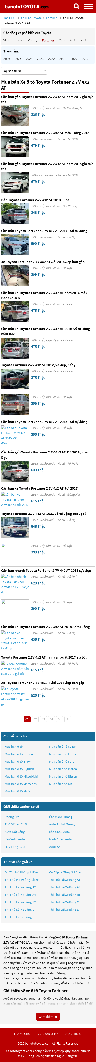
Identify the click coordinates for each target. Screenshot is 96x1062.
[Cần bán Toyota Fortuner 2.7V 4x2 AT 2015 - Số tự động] (15, 435)
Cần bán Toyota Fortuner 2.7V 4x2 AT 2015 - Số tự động (44, 421)
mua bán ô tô (47, 1034)
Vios (6, 40)
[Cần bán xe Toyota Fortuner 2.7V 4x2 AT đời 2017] (15, 499)
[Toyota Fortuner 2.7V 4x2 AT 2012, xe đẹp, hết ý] (15, 379)
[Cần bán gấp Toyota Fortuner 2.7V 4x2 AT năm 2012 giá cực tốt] (15, 115)
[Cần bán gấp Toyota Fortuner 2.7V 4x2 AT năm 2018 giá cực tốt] (15, 182)
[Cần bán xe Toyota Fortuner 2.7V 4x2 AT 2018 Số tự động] (15, 640)
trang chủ (22, 1034)
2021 (62, 59)
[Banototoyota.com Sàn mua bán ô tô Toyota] (26, 6)
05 (59, 719)
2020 (74, 59)
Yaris (84, 40)
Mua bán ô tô (14, 746)
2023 (40, 59)
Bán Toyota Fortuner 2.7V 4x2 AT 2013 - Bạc (35, 199)
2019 (85, 59)
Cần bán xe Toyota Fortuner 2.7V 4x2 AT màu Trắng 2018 (45, 132)
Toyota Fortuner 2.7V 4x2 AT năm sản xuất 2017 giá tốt (44, 657)
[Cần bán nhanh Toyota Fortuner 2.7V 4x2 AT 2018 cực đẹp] (15, 584)
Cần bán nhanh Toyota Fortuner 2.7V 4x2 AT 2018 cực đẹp (46, 570)
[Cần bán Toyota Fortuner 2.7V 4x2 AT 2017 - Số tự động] (15, 244)
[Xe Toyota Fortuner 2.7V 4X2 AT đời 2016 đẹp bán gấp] (15, 275)
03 (43, 719)
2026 (6, 59)
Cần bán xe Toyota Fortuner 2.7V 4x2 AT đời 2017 (39, 488)
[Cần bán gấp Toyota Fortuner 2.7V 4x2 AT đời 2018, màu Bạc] (15, 471)
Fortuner (52, 18)
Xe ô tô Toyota (31, 18)
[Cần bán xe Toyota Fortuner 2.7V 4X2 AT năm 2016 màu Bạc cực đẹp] (15, 311)
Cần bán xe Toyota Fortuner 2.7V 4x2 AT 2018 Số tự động (45, 626)
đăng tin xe (73, 1034)
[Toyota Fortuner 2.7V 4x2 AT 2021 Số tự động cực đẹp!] (15, 527)
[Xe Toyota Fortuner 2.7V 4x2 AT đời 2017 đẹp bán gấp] (15, 696)
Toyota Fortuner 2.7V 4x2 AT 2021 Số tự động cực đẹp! (43, 513)
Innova (19, 40)
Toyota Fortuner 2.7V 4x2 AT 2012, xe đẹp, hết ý (38, 364)
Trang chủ (9, 18)
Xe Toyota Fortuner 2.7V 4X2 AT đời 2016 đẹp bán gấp (43, 261)
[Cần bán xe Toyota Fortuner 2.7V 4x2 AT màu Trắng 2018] (15, 146)
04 (51, 719)
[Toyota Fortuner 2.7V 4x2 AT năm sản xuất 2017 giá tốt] (15, 668)
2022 (51, 59)
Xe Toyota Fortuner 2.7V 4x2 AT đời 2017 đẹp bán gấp (42, 682)
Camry (32, 40)
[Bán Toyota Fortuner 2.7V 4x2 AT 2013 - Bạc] (15, 213)
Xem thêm (46, 1017)
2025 (18, 59)
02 (35, 719)
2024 (29, 59)
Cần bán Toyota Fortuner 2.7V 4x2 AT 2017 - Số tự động (44, 230)
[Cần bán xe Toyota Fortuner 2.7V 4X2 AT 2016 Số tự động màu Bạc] (15, 348)
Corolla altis (67, 40)
